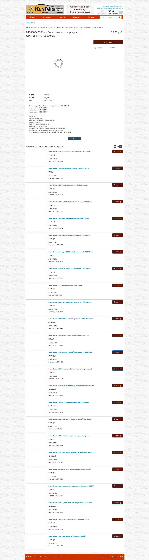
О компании (47, 17)
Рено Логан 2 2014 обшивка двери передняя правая (69, 436)
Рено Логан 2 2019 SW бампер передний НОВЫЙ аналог (70, 319)
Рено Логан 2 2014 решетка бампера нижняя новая (68, 519)
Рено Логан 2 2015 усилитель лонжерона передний (69, 235)
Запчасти (29, 23)
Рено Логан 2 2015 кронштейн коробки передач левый (70, 369)
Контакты (91, 17)
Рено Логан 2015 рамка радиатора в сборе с (65, 285)
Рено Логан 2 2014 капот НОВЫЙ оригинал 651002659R (70, 352)
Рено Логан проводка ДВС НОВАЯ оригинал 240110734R (70, 252)
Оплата (62, 17)
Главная (33, 17)
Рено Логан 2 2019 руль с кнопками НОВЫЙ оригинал (69, 419)
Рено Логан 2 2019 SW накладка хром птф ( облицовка (69, 269)
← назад (74, 138)
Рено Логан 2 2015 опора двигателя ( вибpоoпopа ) (68, 402)
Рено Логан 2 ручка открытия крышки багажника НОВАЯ (71, 486)
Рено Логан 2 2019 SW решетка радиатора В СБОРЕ (68, 218)
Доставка (77, 17)
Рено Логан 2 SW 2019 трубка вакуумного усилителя (69, 151)
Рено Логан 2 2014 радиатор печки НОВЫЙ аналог (68, 185)
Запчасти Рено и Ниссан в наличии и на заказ (48, 557)
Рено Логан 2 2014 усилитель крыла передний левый (70, 202)
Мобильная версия (117, 559)
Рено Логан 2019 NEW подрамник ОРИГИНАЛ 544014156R (71, 452)
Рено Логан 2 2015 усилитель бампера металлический (70, 503)
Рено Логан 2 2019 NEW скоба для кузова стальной (68, 335)
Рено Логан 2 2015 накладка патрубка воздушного (68, 168)
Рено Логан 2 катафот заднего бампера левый (66, 536)
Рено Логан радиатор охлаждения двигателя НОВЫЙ (69, 469)
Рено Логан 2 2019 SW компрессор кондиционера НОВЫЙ (71, 386)
